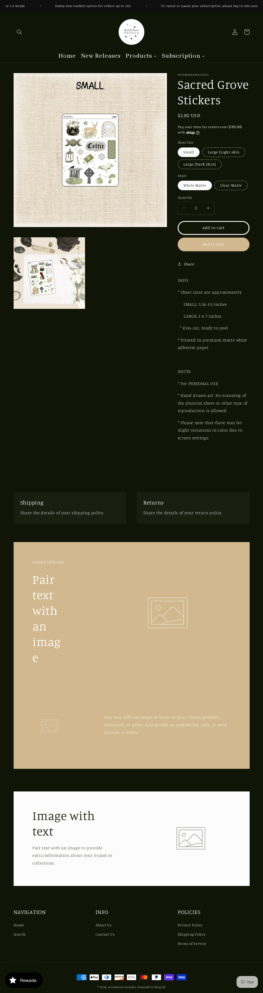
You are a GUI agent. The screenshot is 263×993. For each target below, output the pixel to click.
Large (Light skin (224, 152)
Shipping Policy (191, 934)
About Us (103, 925)
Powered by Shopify (152, 987)
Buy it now (213, 244)
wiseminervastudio (122, 987)
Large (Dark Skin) (199, 164)
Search (20, 934)
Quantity (185, 197)
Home (19, 925)
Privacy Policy (190, 925)
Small (188, 152)
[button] (19, 32)
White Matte (194, 185)
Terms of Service (192, 943)
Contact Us (105, 934)
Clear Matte (231, 185)
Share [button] (189, 264)
